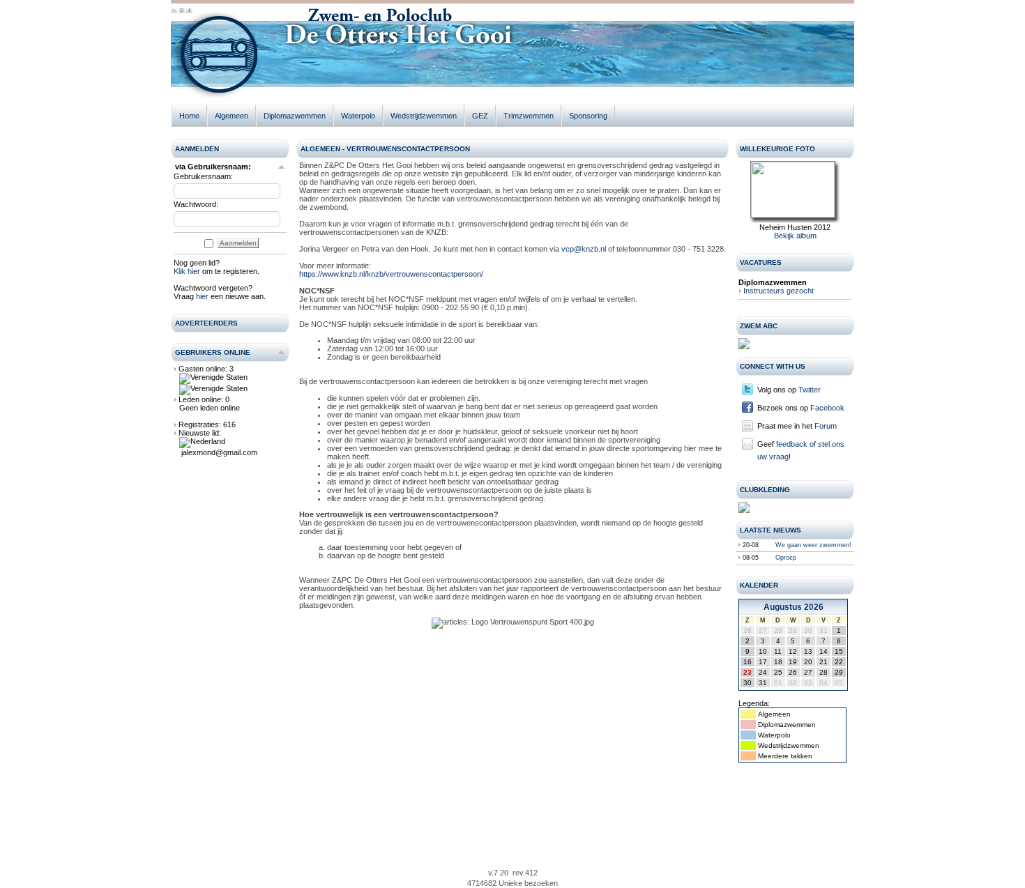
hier (202, 296)
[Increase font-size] (189, 11)
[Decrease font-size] (174, 11)
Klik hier (187, 271)
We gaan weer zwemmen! (813, 545)
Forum (825, 426)
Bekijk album (795, 235)
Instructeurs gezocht (778, 290)
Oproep (785, 557)
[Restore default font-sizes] (181, 11)
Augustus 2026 (793, 607)
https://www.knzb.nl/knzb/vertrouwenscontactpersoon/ (391, 274)
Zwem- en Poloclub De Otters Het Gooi (216, 57)
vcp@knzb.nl (583, 249)
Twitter (809, 389)
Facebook (827, 408)
